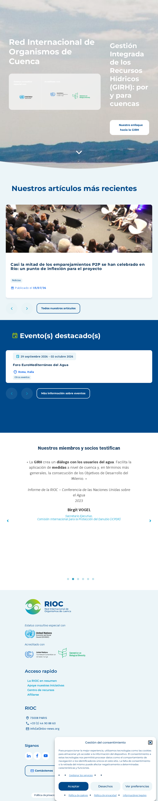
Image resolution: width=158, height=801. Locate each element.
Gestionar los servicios (81, 775)
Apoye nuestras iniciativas (45, 685)
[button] (150, 742)
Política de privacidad (105, 795)
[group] (79, 251)
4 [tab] (84, 579)
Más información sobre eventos (63, 393)
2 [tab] (74, 579)
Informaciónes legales (134, 795)
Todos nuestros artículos (58, 308)
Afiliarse (33, 694)
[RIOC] (49, 613)
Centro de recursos (40, 690)
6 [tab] (94, 579)
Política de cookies (78, 795)
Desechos (105, 786)
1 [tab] (69, 579)
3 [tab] (79, 579)
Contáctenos (44, 770)
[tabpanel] (79, 499)
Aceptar (73, 786)
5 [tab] (89, 579)
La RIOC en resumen (42, 681)
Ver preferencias (137, 786)
